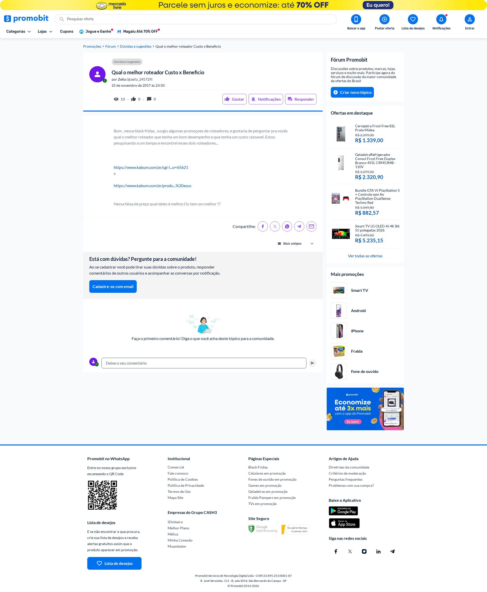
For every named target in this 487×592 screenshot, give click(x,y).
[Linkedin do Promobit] (378, 551)
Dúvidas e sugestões (135, 46)
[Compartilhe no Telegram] (299, 226)
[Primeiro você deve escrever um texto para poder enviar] (312, 363)
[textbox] (204, 363)
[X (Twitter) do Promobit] (350, 551)
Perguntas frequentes (345, 479)
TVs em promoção (262, 503)
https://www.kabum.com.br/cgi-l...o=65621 (151, 167)
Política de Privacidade (186, 485)
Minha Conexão (180, 540)
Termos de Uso (179, 491)
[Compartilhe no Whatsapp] (287, 226)
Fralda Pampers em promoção (272, 497)
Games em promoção (265, 485)
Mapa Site (175, 497)
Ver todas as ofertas (365, 255)
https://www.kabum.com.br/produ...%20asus (152, 185)
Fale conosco (178, 473)
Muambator (177, 546)
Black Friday (258, 467)
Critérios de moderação (347, 473)
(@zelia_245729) (134, 79)
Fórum (110, 46)
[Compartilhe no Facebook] (263, 226)
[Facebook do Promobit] (336, 551)
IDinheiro (175, 522)
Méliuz (173, 534)
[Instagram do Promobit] (364, 551)
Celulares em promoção (267, 473)
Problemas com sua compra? (351, 485)
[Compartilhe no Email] (311, 226)
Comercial (176, 467)
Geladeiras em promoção (268, 491)
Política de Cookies (183, 479)
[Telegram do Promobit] (393, 551)
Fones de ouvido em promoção (272, 479)
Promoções (92, 46)
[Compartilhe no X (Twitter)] (275, 226)
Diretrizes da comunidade (349, 467)
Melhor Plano (178, 528)
